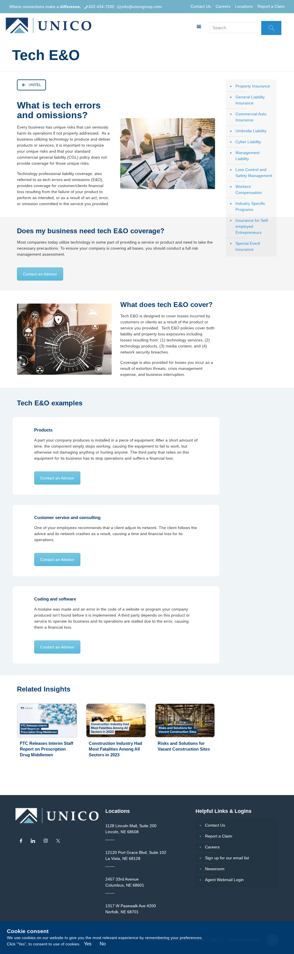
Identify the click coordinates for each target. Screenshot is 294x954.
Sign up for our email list (227, 858)
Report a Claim (271, 6)
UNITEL (35, 85)
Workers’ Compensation (248, 189)
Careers (223, 6)
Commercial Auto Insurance (250, 117)
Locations (244, 6)
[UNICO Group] (48, 26)
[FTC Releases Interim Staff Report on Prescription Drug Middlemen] (47, 720)
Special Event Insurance (247, 246)
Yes (88, 944)
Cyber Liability (248, 141)
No (103, 944)
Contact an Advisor (40, 274)
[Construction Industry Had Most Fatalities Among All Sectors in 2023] (116, 720)
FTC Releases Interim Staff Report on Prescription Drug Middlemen (46, 749)
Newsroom (215, 868)
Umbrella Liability (250, 131)
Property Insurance (252, 86)
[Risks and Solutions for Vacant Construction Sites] (184, 720)
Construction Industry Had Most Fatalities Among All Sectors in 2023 (115, 749)
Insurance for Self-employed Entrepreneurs (252, 226)
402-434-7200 (101, 6)
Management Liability (247, 155)
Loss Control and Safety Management (253, 172)
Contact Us (201, 6)
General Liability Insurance (250, 100)
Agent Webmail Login (224, 879)
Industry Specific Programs (250, 206)
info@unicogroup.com (142, 6)
